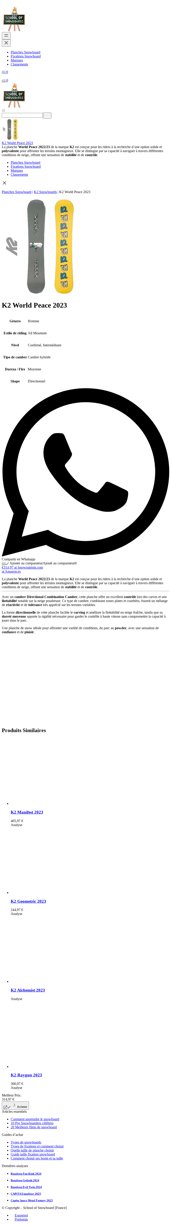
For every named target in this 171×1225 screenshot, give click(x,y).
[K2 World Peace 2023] (12, 139)
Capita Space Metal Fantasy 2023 (32, 1200)
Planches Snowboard (16, 192)
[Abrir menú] (3, 110)
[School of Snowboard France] (14, 30)
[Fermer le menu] (6, 43)
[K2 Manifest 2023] (44, 803)
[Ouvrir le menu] (6, 35)
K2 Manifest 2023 (27, 812)
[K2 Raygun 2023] (44, 1066)
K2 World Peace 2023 (17, 143)
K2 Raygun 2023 (26, 1075)
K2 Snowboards (45, 192)
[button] (85, 183)
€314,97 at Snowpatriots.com (22, 567)
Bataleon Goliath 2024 (25, 1180)
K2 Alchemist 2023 (28, 990)
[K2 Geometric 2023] (44, 892)
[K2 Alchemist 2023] (44, 981)
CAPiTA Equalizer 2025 (26, 1193)
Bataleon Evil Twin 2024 (26, 1187)
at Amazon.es (11, 571)
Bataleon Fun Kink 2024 (26, 1173)
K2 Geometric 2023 (28, 901)
